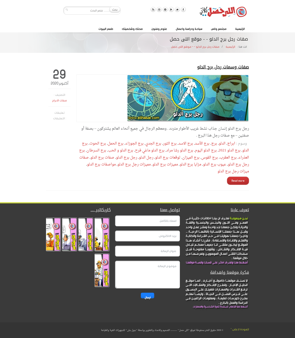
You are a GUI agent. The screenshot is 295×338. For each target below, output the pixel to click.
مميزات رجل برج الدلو (134, 164)
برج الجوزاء (134, 143)
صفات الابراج (59, 100)
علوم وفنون (159, 28)
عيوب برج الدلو (214, 164)
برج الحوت (97, 143)
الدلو (222, 143)
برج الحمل (116, 143)
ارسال (147, 297)
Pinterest (165, 9)
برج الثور (170, 143)
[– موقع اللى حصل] (223, 12)
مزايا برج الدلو (190, 164)
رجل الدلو (146, 157)
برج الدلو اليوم (206, 150)
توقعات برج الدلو (168, 157)
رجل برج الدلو (126, 157)
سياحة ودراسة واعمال (189, 28)
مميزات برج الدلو (165, 164)
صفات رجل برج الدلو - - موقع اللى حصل (195, 46)
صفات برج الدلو (102, 157)
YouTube (171, 9)
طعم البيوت (105, 28)
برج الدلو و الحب (120, 150)
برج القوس (209, 157)
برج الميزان (191, 157)
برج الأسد (202, 143)
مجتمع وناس (219, 28)
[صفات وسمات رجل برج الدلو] (162, 98)
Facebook (183, 9)
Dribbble (159, 9)
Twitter (177, 9)
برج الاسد (185, 143)
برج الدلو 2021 (230, 150)
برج (214, 143)
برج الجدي (153, 143)
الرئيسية (240, 28)
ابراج (231, 143)
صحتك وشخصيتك (132, 28)
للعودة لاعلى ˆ (240, 329)
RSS (153, 9)
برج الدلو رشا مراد (179, 150)
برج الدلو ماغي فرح (150, 150)
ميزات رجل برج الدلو (233, 171)
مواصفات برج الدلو (101, 164)
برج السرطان (96, 150)
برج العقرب (228, 157)
